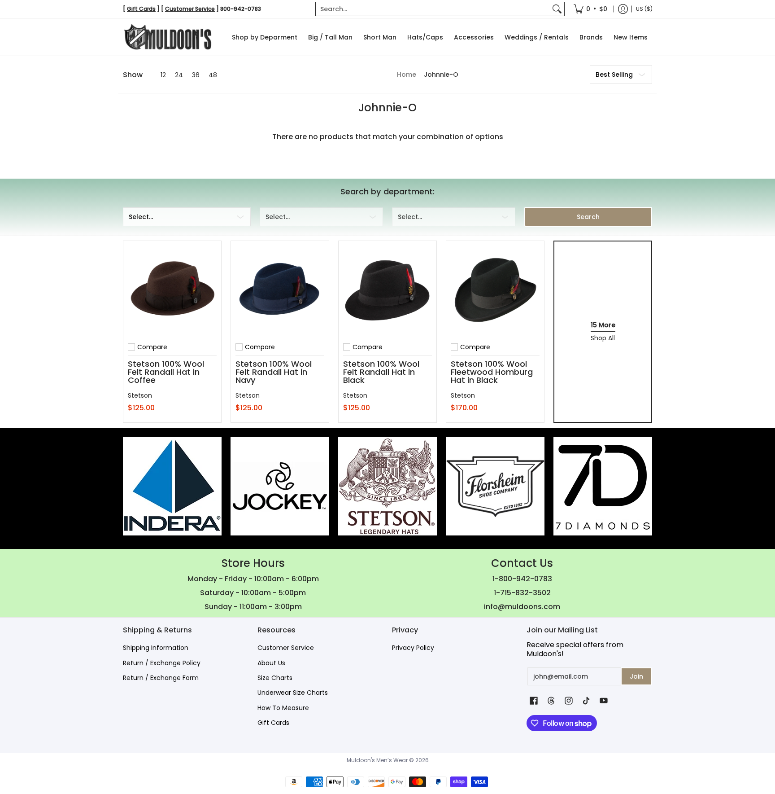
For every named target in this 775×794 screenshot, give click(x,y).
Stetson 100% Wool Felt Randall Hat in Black (381, 372)
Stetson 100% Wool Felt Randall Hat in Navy (273, 372)
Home (406, 74)
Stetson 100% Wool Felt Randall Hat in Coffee (166, 372)
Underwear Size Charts (292, 692)
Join (636, 676)
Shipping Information (155, 647)
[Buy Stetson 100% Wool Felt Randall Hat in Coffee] (172, 290)
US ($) (644, 9)
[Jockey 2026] (280, 486)
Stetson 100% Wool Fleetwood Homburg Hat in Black (492, 372)
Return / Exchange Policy (161, 662)
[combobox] (433, 9)
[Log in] (623, 9)
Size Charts (274, 677)
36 (196, 75)
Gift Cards (273, 722)
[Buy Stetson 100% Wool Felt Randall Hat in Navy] (279, 290)
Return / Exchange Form (161, 677)
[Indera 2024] (172, 486)
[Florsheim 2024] (495, 486)
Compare (152, 347)
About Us (271, 662)
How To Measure (283, 707)
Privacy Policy (413, 647)
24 (179, 75)
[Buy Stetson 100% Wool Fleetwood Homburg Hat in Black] (495, 290)
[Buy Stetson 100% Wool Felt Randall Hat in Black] (387, 290)
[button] (533, 701)
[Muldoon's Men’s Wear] (168, 37)
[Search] (557, 9)
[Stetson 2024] (387, 486)
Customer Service (285, 647)
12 (163, 75)
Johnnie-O (441, 74)
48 (213, 75)
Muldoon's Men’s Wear (377, 760)
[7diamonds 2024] (602, 486)
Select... (141, 216)
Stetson (140, 395)
